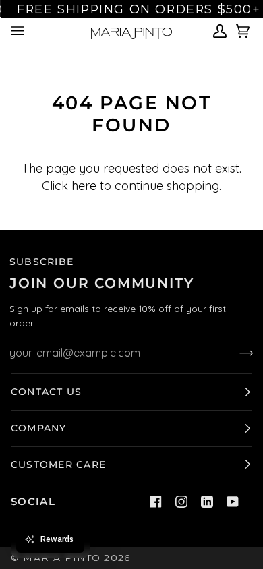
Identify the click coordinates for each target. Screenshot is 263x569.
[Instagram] (181, 502)
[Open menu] (19, 31)
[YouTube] (233, 502)
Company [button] (39, 428)
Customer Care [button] (58, 464)
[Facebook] (156, 502)
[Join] (236, 352)
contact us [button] (46, 391)
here (83, 185)
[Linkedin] (207, 502)
